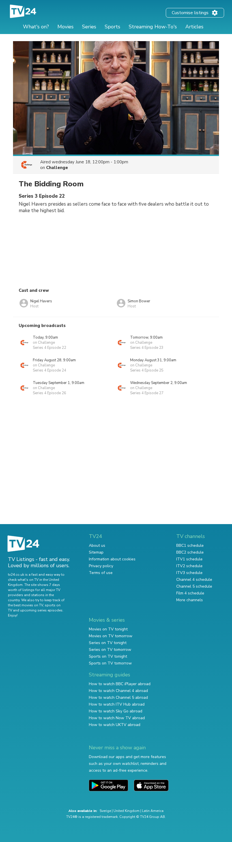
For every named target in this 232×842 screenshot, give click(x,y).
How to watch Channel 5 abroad (118, 697)
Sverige (105, 811)
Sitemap (96, 552)
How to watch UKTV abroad (114, 724)
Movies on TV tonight (108, 629)
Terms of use (101, 572)
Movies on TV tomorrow (110, 636)
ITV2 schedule (189, 566)
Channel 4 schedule (194, 579)
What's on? (36, 26)
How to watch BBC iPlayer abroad (120, 684)
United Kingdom (126, 811)
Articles (194, 26)
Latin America (153, 811)
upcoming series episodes (41, 610)
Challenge (57, 167)
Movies (65, 26)
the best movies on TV (25, 605)
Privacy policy (101, 566)
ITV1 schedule (189, 559)
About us (97, 545)
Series (89, 26)
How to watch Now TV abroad (117, 718)
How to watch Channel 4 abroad (118, 690)
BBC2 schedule (190, 552)
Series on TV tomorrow (110, 649)
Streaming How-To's (153, 26)
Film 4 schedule (190, 593)
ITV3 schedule (189, 572)
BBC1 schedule (190, 545)
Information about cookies (112, 559)
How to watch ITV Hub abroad (117, 704)
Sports (112, 26)
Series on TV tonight (107, 642)
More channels (189, 600)
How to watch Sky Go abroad (115, 711)
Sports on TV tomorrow (110, 663)
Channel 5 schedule (194, 586)
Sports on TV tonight (108, 656)
